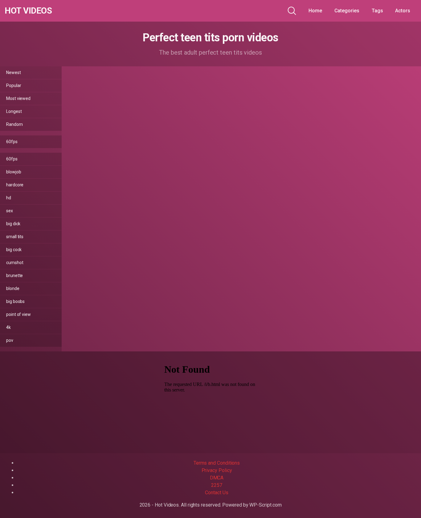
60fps (12, 141)
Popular (13, 85)
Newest (13, 72)
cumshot (14, 262)
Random (14, 124)
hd (8, 197)
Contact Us (216, 492)
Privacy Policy (217, 470)
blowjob (13, 171)
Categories (346, 11)
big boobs (15, 301)
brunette (14, 275)
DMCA (217, 478)
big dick (13, 223)
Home (315, 11)
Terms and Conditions (217, 463)
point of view (18, 314)
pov (9, 340)
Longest (14, 111)
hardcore (14, 184)
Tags (377, 11)
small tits (14, 236)
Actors (402, 11)
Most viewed (18, 98)
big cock (14, 249)
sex (9, 210)
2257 (216, 485)
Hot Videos (28, 10)
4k (8, 327)
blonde (12, 288)
